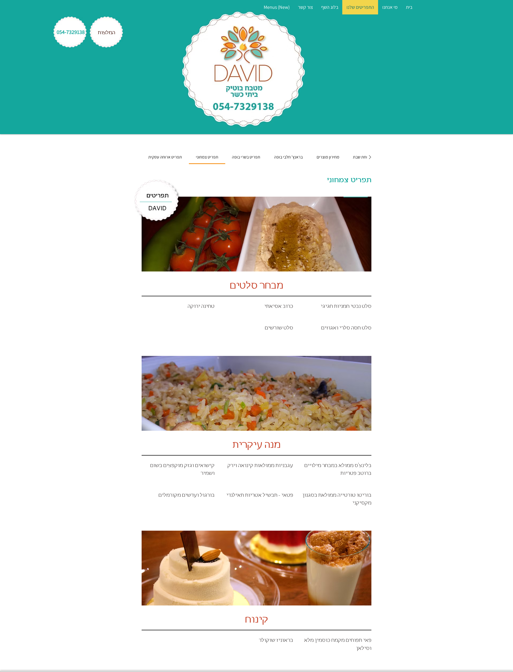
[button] (305, 7)
